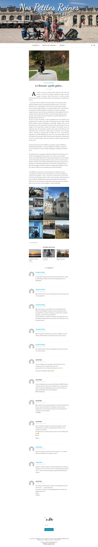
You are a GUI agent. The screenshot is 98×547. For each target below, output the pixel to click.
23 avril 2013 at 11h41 (40, 361)
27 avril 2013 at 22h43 (41, 274)
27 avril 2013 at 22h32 (41, 346)
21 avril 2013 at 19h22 (41, 381)
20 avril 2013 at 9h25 (40, 448)
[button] (36, 192)
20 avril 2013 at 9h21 (40, 464)
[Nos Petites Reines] (49, 21)
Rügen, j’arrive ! (61, 259)
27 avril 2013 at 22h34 (41, 331)
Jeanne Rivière (40, 272)
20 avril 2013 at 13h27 (41, 402)
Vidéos (62, 45)
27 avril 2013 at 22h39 (41, 306)
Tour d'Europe (49, 83)
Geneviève (39, 447)
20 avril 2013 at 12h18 (41, 423)
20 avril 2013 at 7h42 (40, 483)
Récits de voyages (49, 45)
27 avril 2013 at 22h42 (41, 291)
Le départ (45, 259)
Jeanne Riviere (34, 242)
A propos (35, 45)
